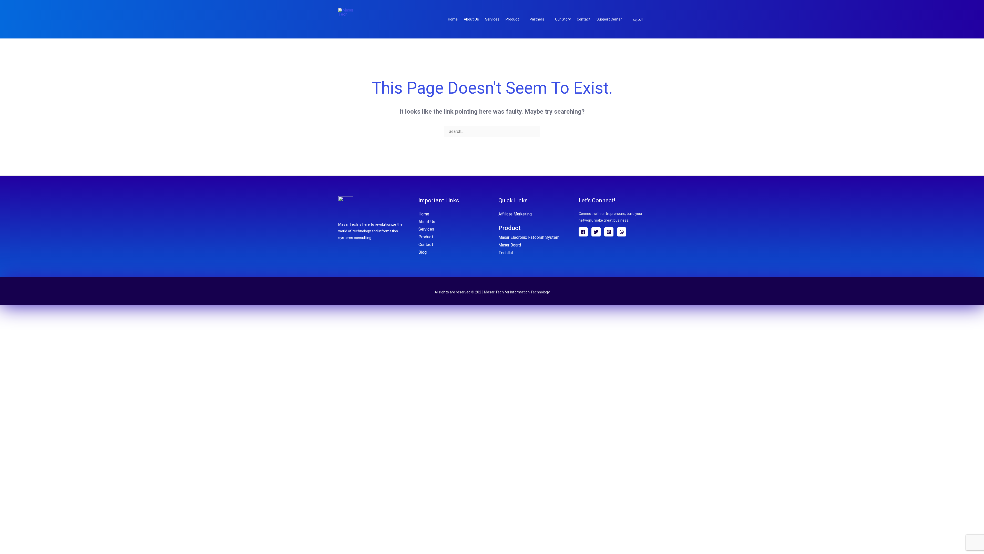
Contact (583, 19)
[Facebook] (583, 231)
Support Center (609, 19)
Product (512, 19)
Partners (537, 19)
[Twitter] (596, 231)
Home (453, 19)
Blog (422, 252)
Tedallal (505, 252)
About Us (471, 19)
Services (492, 19)
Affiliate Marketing (515, 214)
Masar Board (509, 245)
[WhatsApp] (621, 231)
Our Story (563, 19)
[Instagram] (608, 231)
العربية (638, 19)
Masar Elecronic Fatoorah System (528, 237)
